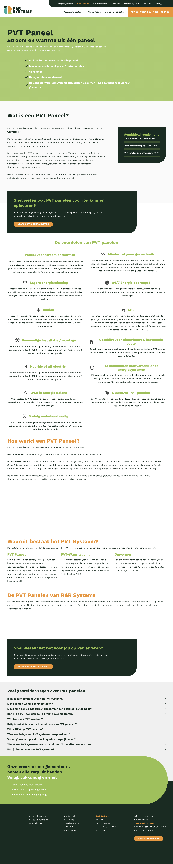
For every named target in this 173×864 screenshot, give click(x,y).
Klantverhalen (100, 3)
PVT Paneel (69, 819)
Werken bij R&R (131, 3)
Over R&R (68, 827)
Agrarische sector (72, 12)
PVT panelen (17, 139)
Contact (147, 3)
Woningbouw (94, 12)
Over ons (115, 3)
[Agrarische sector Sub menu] (83, 12)
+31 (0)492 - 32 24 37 (108, 827)
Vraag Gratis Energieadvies (33, 224)
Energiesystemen (65, 3)
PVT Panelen (83, 3)
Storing (158, 3)
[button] (86, 698)
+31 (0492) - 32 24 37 (145, 823)
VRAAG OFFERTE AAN (148, 838)
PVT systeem (18, 174)
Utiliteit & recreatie (114, 12)
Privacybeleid (70, 830)
